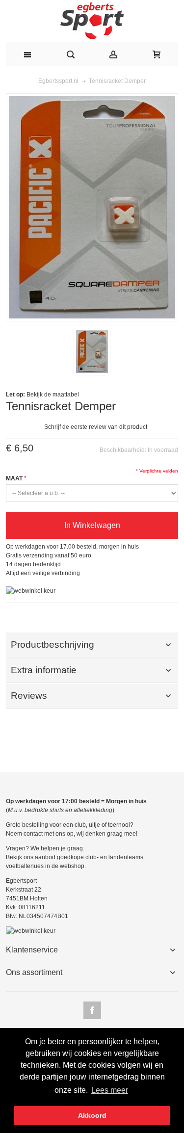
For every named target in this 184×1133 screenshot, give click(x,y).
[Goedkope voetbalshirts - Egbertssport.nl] (92, 20)
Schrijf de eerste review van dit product (95, 426)
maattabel (66, 394)
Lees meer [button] (109, 1090)
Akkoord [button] (92, 1115)
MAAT (14, 478)
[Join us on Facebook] (92, 1010)
